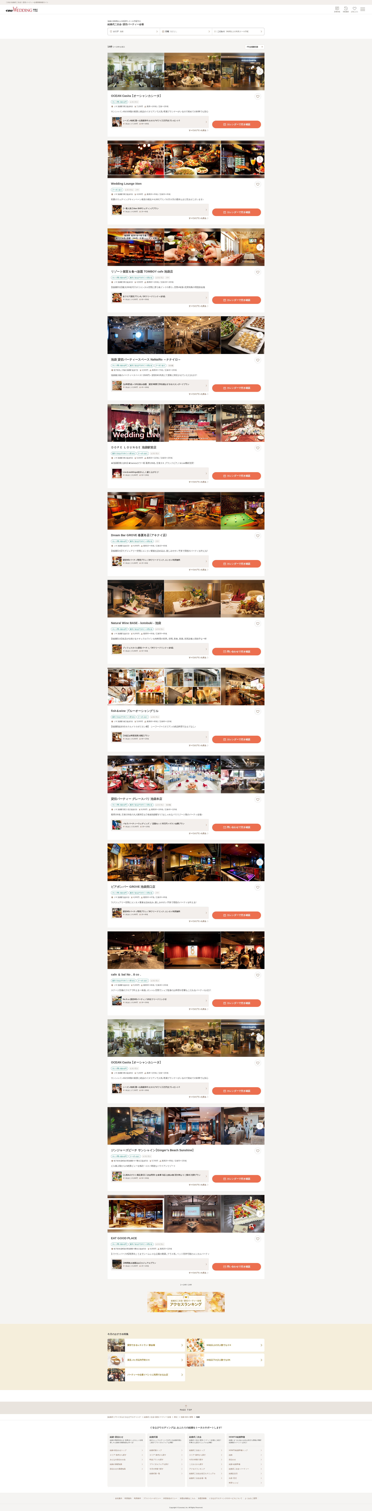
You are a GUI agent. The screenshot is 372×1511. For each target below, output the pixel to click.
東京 (176, 1417)
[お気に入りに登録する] (258, 96)
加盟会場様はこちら (187, 1498)
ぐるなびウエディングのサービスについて (225, 1498)
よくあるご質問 (251, 1498)
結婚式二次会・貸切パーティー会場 (157, 1417)
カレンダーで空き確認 (238, 124)
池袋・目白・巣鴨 (187, 1417)
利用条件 (137, 1498)
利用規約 (128, 1498)
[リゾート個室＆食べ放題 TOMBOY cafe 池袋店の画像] (186, 247)
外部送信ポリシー (170, 1498)
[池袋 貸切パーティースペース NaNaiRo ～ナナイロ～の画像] (186, 335)
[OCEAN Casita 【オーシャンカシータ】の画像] (186, 71)
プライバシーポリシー (152, 1498)
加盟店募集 (202, 1498)
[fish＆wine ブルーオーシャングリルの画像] (186, 686)
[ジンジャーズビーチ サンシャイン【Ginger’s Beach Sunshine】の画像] (186, 1126)
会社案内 (118, 1498)
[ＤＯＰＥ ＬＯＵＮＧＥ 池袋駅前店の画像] (186, 423)
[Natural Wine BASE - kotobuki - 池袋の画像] (186, 598)
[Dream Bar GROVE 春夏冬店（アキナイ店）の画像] (186, 511)
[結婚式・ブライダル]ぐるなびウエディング (124, 1417)
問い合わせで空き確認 (238, 651)
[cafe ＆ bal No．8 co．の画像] (186, 950)
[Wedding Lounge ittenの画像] (186, 159)
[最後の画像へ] (259, 71)
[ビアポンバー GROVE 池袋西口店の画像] (186, 862)
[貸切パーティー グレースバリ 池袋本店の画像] (186, 774)
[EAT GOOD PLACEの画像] (186, 1214)
